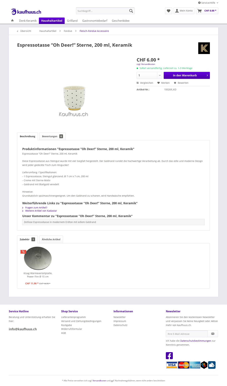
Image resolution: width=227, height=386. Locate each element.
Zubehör (27, 239)
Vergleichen (146, 82)
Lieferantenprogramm (73, 317)
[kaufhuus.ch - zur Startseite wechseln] (25, 12)
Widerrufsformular (71, 328)
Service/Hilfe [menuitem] (208, 2)
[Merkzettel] (168, 11)
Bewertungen (52, 136)
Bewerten (182, 82)
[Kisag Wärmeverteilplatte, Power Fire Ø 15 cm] (38, 258)
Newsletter (120, 317)
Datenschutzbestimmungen (195, 340)
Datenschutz (120, 325)
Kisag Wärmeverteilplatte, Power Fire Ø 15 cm (38, 275)
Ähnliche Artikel (51, 239)
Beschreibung (27, 136)
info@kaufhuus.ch (23, 329)
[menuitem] (105, 11)
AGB (63, 332)
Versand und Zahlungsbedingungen (81, 321)
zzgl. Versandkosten (146, 64)
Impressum (120, 321)
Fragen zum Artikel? (36, 207)
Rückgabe (66, 325)
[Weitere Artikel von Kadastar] (204, 48)
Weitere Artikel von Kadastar (41, 210)
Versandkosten (99, 380)
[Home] (12, 21)
